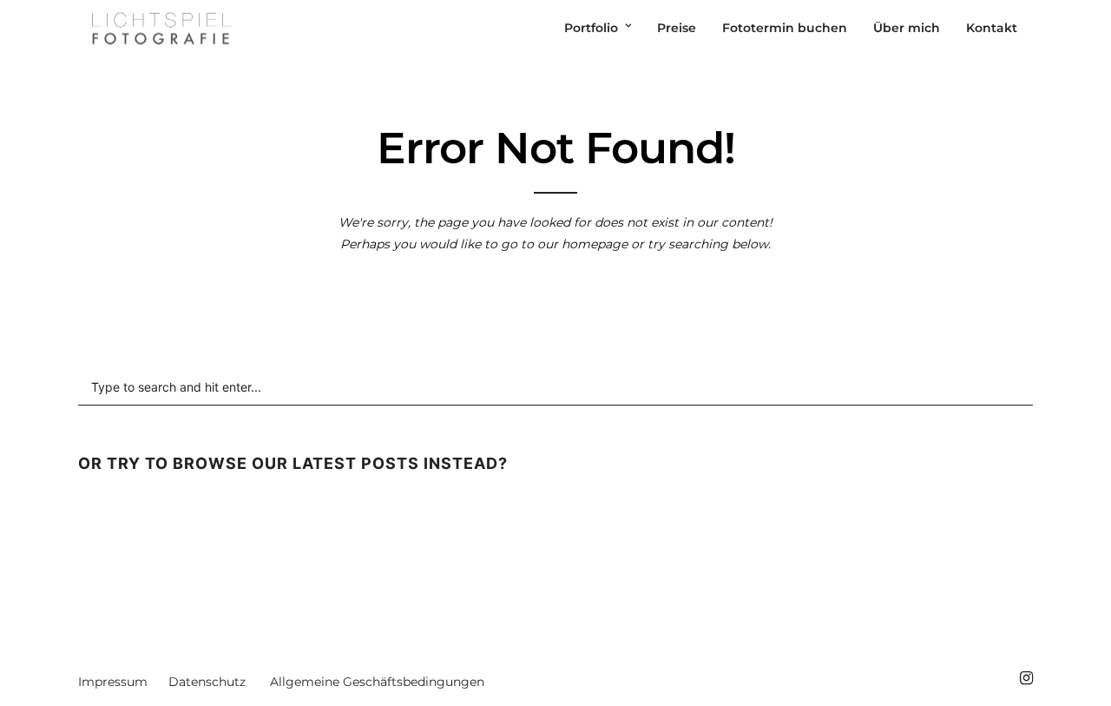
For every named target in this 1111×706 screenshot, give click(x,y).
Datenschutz (207, 682)
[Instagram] (1026, 678)
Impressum (113, 682)
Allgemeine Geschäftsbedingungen (377, 682)
